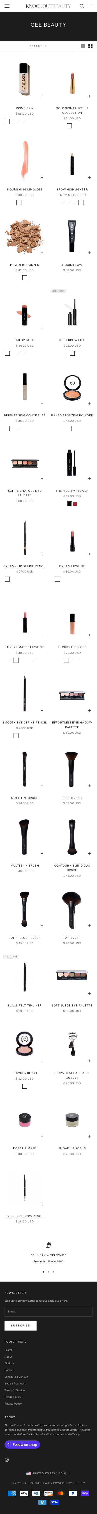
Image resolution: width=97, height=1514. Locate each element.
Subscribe (20, 1325)
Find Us (9, 1363)
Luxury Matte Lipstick (25, 647)
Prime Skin (25, 108)
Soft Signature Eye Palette (24, 493)
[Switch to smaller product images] (90, 46)
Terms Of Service (15, 1390)
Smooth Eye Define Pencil (25, 722)
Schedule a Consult (16, 1377)
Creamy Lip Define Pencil (24, 566)
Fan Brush (72, 937)
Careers (9, 1370)
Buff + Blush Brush (25, 937)
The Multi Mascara (72, 490)
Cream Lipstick (72, 566)
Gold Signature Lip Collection (72, 110)
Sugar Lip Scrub (72, 1148)
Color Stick (25, 340)
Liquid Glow (72, 265)
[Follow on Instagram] (7, 1460)
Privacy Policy (13, 1403)
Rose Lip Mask (24, 1148)
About (8, 1357)
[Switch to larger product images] (83, 46)
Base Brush (72, 798)
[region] (48, 1253)
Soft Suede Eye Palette (72, 1005)
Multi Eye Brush (24, 798)
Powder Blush (25, 1073)
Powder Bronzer (24, 265)
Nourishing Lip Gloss (25, 189)
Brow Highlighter (72, 189)
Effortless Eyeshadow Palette (72, 725)
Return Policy (13, 1397)
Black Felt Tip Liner (25, 1005)
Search (9, 1350)
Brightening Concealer (25, 415)
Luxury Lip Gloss (72, 647)
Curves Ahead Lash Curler (72, 1075)
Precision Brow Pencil (24, 1216)
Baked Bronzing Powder (72, 415)
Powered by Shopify (69, 1483)
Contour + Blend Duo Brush (72, 868)
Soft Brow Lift (72, 340)
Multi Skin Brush (25, 865)
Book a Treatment (15, 1383)
